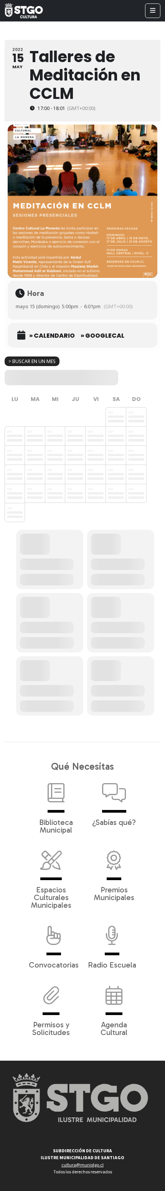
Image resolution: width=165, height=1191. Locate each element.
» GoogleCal (102, 335)
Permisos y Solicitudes (51, 1028)
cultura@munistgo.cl (82, 1165)
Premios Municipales (114, 893)
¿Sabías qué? (114, 822)
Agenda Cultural (114, 1028)
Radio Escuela (112, 964)
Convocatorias (54, 964)
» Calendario (52, 335)
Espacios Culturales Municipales (51, 897)
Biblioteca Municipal (56, 826)
